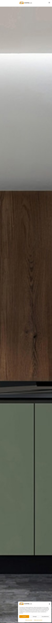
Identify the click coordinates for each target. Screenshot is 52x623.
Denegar (35, 616)
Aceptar (24, 616)
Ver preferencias (45, 616)
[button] (49, 604)
